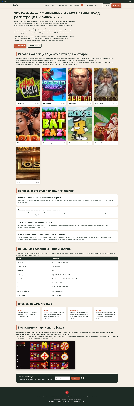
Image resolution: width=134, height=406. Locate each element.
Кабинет (106, 5)
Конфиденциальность (63, 402)
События (46, 5)
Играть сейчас (20, 45)
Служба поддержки (76, 5)
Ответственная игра (79, 402)
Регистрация (116, 5)
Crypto (53, 5)
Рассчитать (75, 378)
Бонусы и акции (62, 5)
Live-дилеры (89, 5)
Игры (96, 5)
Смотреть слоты (35, 45)
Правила (51, 402)
